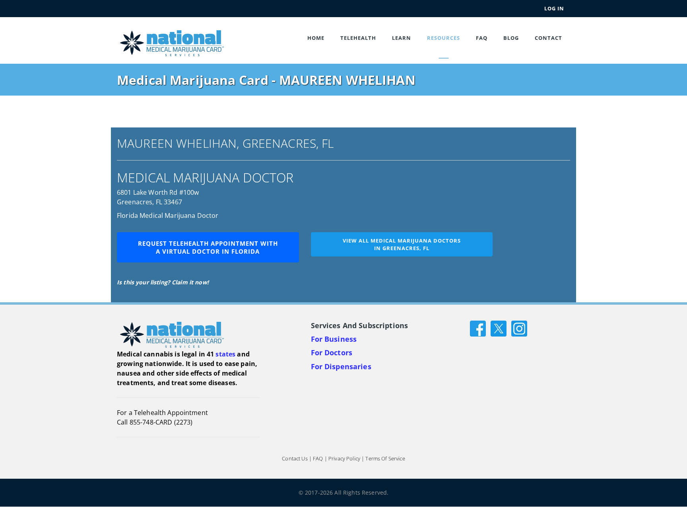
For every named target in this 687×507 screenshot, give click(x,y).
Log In (554, 8)
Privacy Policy (344, 458)
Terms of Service (385, 458)
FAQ (481, 37)
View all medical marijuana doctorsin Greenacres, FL (402, 244)
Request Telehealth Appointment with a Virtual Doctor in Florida (208, 247)
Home (315, 37)
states (225, 354)
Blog (511, 37)
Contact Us (294, 458)
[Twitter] (499, 328)
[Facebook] (478, 328)
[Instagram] (519, 328)
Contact (548, 37)
